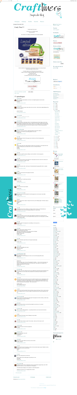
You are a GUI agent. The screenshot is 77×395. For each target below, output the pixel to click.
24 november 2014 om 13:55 (21, 174)
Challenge (24, 21)
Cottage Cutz (55, 252)
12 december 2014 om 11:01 (21, 322)
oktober (56, 137)
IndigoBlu (54, 283)
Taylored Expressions (56, 312)
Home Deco (55, 280)
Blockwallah (55, 243)
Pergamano (55, 300)
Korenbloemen (61, 161)
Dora (17, 354)
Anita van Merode (19, 129)
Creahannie (18, 325)
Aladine (54, 228)
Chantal (18, 339)
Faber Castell (55, 268)
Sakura (54, 303)
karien (18, 136)
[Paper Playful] (58, 339)
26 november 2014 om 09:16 (21, 211)
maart (56, 147)
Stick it (54, 308)
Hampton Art (55, 279)
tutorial (54, 328)
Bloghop (54, 244)
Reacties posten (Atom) (21, 379)
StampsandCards (55, 97)
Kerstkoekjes (57, 123)
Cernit (54, 247)
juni (55, 143)
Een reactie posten (18, 372)
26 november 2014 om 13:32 (21, 218)
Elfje (17, 199)
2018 (55, 103)
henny (18, 185)
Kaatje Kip (18, 214)
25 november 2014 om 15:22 (21, 204)
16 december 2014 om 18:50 (21, 342)
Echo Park (54, 264)
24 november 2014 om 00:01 (21, 161)
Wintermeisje (57, 129)
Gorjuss (54, 275)
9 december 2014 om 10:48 (21, 305)
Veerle (18, 158)
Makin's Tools (55, 292)
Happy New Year (57, 111)
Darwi (54, 259)
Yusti (54, 320)
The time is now (57, 120)
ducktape (54, 323)
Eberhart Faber (55, 263)
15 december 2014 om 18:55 (21, 336)
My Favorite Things (56, 296)
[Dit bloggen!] (29, 91)
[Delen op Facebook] (31, 91)
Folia (54, 271)
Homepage (32, 377)
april (56, 146)
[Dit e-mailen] (28, 91)
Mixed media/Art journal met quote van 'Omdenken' (60, 200)
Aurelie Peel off (55, 236)
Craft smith (55, 256)
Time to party (57, 114)
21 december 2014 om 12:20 (21, 360)
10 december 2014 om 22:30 (21, 316)
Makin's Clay (55, 291)
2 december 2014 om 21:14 (21, 274)
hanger (54, 324)
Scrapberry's (55, 304)
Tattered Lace (55, 311)
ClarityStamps (55, 251)
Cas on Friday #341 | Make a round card (61, 155)
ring (53, 327)
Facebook (36, 21)
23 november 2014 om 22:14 (21, 155)
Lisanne (18, 277)
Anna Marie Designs (56, 231)
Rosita (18, 164)
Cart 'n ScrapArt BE (56, 94)
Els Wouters (19, 308)
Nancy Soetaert (19, 363)
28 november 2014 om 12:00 (21, 250)
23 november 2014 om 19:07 (21, 149)
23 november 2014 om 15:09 (21, 133)
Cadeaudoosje (57, 124)
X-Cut (54, 319)
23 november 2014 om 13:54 (21, 126)
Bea (17, 314)
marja (18, 207)
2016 (55, 106)
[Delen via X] (30, 91)
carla (17, 345)
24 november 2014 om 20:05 (21, 189)
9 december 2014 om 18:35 (21, 311)
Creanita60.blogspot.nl (20, 253)
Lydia (55, 175)
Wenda (55, 190)
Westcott (54, 317)
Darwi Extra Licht (55, 260)
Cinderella (18, 98)
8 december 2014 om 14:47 (21, 293)
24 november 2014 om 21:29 (21, 196)
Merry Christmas (57, 126)
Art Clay (54, 232)
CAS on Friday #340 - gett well (61, 169)
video (54, 329)
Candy (18, 93)
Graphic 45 (54, 276)
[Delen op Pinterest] (32, 91)
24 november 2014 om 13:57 (21, 182)
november (56, 136)
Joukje (18, 228)
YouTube (30, 21)
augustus (56, 140)
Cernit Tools (55, 248)
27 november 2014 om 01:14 (21, 225)
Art (59, 176)
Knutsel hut (55, 96)
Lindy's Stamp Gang (56, 288)
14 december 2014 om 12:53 (21, 328)
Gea (17, 171)
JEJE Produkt (55, 284)
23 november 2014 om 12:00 (21, 112)
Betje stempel (55, 240)
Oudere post (48, 377)
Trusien (54, 315)
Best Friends (57, 113)
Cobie (18, 238)
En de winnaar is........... (58, 116)
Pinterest (42, 21)
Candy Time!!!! (57, 117)
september (56, 139)
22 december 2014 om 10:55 (21, 370)
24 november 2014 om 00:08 (21, 168)
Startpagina (17, 21)
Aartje (55, 160)
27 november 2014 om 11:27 (21, 235)
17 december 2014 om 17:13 (21, 351)
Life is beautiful (61, 191)
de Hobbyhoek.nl (55, 93)
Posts (55, 86)
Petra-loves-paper (19, 296)
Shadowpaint (55, 307)
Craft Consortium (55, 255)
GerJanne (18, 143)
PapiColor (54, 299)
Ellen (17, 152)
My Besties (55, 295)
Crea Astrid (18, 115)
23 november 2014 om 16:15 (21, 140)
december (56, 110)
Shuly (18, 319)
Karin (18, 221)
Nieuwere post (16, 377)
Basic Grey (55, 239)
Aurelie (54, 235)
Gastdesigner (55, 272)
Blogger (45, 387)
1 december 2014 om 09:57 (21, 266)
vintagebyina (19, 331)
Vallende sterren (57, 119)
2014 (55, 109)
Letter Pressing (55, 287)
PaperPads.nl (55, 98)
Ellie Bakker (19, 269)
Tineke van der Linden (20, 192)
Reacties (55, 88)
